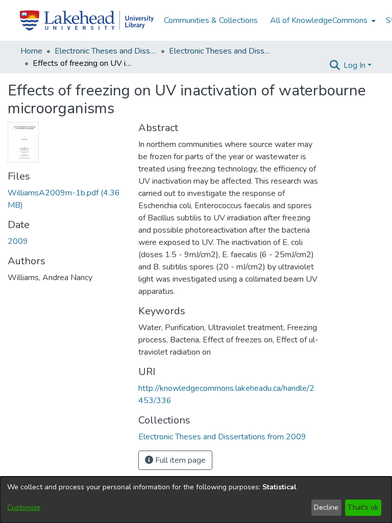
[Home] (87, 20)
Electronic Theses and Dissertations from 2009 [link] (220, 51)
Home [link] (31, 51)
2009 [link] (18, 241)
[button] (334, 65)
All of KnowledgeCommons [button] (319, 20)
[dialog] (196, 500)
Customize (23, 507)
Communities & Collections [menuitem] (211, 20)
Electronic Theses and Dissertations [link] (106, 51)
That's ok (363, 507)
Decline (326, 507)
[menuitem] (322, 20)
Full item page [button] (179, 460)
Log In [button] (356, 65)
